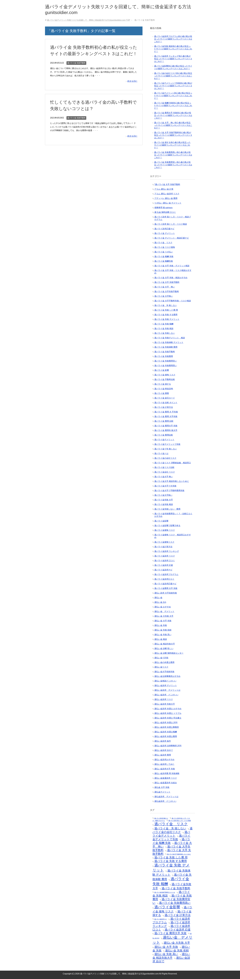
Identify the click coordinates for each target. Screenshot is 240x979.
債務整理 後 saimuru (163, 208)
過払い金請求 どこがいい (166, 695)
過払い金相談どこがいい (165, 681)
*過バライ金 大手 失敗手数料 (167, 184)
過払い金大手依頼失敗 (164, 672)
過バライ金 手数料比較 (164, 379)
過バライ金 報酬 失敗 (163, 256)
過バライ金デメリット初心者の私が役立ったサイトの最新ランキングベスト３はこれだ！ (173, 95)
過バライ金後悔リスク (164, 542)
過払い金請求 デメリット (165, 685)
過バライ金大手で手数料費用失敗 (169, 490)
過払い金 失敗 (160, 625)
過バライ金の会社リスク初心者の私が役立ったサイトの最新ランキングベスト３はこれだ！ (173, 76)
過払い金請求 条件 (162, 741)
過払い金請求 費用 (162, 755)
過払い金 (158, 598)
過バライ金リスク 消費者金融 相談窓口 (172, 463)
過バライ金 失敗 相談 (163, 328)
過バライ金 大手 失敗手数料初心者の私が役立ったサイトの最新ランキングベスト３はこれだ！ (173, 135)
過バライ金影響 (161, 521)
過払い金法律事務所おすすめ (167, 676)
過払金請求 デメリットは (166, 797)
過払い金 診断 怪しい (163, 648)
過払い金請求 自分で (163, 750)
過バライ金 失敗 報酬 (163, 324)
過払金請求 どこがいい (165, 801)
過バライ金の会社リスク (165, 458)
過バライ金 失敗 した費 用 (166, 310)
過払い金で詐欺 (161, 658)
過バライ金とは (161, 453)
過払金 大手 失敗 (161, 787)
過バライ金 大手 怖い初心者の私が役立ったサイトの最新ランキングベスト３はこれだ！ (173, 125)
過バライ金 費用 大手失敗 (165, 416)
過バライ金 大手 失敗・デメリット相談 (171, 266)
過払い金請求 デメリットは (167, 690)
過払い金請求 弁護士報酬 (165, 732)
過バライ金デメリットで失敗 (167, 444)
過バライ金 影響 (161, 370)
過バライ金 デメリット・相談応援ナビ (171, 238)
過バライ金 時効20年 (163, 389)
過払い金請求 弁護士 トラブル (167, 713)
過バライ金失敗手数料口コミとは (164, 892)
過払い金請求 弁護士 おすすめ (167, 709)
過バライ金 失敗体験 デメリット (168, 342)
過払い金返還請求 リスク (165, 778)
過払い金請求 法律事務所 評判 (167, 746)
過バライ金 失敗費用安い (165, 361)
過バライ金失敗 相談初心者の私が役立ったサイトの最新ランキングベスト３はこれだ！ (173, 49)
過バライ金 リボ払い (163, 252)
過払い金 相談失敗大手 (164, 644)
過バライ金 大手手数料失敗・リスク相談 (172, 301)
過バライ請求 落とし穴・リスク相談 (170, 224)
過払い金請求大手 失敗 (164, 769)
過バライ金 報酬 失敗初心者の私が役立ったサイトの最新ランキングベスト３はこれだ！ (173, 105)
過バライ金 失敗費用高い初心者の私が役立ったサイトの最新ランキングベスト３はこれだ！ (173, 155)
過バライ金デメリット (164, 440)
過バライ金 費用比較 (163, 435)
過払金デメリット (162, 792)
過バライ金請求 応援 (163, 565)
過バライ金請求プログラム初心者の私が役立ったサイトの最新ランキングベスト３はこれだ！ (173, 39)
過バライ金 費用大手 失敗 (165, 426)
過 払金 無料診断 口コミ (165, 212)
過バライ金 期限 (161, 393)
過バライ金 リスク (163, 243)
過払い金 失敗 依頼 (162, 630)
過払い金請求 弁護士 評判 (165, 722)
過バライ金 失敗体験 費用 (165, 347)
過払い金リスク (161, 667)
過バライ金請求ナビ (163, 570)
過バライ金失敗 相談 (163, 504)
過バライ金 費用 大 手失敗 (166, 412)
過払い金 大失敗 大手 (163, 616)
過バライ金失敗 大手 (163, 500)
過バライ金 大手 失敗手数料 (166, 282)
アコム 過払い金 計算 (163, 189)
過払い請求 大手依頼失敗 (165, 593)
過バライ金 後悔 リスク (164, 375)
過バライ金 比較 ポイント (165, 403)
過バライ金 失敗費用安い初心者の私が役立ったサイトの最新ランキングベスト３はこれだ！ (173, 164)
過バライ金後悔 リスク (164, 530)
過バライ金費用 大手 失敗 (165, 588)
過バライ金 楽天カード (164, 398)
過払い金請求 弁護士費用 (165, 736)
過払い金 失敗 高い (162, 635)
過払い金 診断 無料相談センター (168, 653)
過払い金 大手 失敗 (162, 621)
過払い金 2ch (160, 602)
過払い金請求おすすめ (164, 759)
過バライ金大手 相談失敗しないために (171, 481)
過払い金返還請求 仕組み (165, 783)
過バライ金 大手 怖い (164, 287)
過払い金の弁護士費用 (164, 662)
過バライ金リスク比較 (164, 467)
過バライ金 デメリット (164, 233)
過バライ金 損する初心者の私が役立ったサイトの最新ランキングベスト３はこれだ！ (172, 145)
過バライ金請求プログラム (166, 574)
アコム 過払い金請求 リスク (166, 194)
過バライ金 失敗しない (164, 333)
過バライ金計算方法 (163, 547)
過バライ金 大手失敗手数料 (166, 291)
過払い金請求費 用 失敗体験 (166, 773)
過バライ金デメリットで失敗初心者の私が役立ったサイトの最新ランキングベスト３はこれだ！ (173, 85)
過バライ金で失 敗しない (165, 449)
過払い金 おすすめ (162, 607)
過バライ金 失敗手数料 (76, 63)
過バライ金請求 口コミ (164, 560)
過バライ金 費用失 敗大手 (165, 430)
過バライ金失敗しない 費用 (167, 509)
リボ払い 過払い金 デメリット (167, 203)
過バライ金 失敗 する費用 (165, 315)
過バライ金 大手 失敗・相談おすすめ (170, 278)
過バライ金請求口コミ (164, 579)
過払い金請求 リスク (163, 699)
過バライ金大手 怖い (163, 477)
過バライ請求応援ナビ (164, 229)
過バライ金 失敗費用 (163, 356)
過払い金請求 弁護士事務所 (166, 727)
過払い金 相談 (160, 639)
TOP (88, 20)
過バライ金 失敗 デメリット (166, 319)
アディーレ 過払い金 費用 (165, 198)
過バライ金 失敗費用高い (165, 365)
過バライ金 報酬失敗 (163, 261)
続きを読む (132, 81)
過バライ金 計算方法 (163, 407)
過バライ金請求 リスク (164, 556)
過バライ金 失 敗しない (165, 305)
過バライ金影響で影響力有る (167, 525)
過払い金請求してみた (164, 764)
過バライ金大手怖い (163, 495)
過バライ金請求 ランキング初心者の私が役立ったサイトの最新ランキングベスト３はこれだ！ (173, 58)
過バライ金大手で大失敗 (165, 486)
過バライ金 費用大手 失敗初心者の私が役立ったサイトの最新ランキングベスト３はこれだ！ (173, 115)
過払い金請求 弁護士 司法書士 (167, 718)
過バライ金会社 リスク (164, 472)
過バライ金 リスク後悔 (164, 247)
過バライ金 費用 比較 (163, 421)
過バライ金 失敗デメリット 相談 (169, 338)
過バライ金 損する (162, 384)
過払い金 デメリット (164, 611)
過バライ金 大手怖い (163, 296)
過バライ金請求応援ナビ (165, 584)
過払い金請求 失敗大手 (164, 704)
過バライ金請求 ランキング (166, 551)
